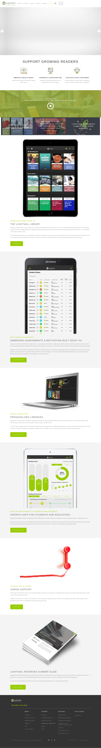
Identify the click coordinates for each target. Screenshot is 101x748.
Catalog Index (29, 729)
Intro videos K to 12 (63, 730)
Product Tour (62, 715)
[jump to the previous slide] (2, 31)
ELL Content (37, 3)
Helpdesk (43, 715)
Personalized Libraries (64, 717)
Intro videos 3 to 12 (63, 733)
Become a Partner (30, 717)
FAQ (26, 726)
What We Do (25, 3)
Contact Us (50, 3)
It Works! (32, 3)
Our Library (44, 3)
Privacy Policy (73, 740)
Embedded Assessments (64, 720)
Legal (43, 729)
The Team (27, 715)
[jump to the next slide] (99, 31)
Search (43, 726)
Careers (27, 723)
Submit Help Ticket (46, 720)
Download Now (18, 687)
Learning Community (47, 717)
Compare (60, 727)
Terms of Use (84, 740)
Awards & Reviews (29, 720)
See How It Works (18, 360)
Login (61, 3)
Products (20, 3)
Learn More (16, 243)
